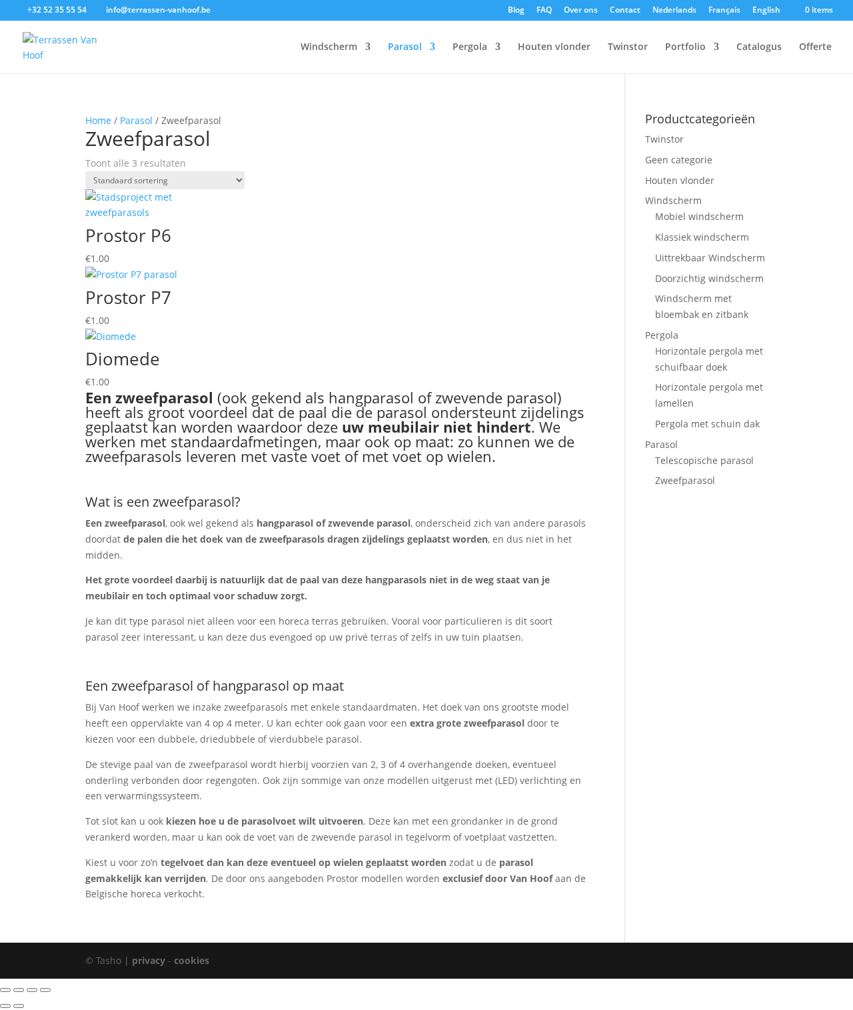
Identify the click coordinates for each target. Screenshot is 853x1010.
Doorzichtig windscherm (709, 278)
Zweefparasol (685, 480)
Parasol (405, 47)
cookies (191, 960)
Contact (625, 10)
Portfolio (685, 47)
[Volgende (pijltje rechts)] (18, 1006)
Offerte (815, 47)
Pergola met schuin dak (707, 423)
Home (98, 120)
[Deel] (32, 990)
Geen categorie (678, 159)
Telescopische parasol (704, 460)
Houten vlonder (554, 47)
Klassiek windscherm (702, 237)
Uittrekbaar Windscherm (710, 257)
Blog (516, 10)
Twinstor (628, 47)
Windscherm (329, 47)
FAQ (544, 10)
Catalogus (759, 47)
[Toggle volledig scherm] (18, 990)
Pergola (469, 47)
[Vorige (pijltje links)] (5, 1006)
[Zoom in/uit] (5, 990)
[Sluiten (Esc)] (45, 990)
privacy (148, 960)
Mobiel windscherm (699, 216)
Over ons (581, 10)
